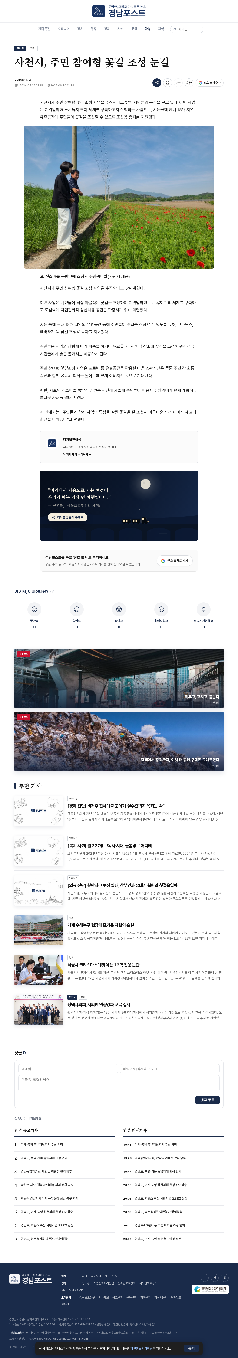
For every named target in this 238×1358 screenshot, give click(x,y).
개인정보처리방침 (103, 1283)
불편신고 (66, 1304)
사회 (121, 29)
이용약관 (84, 1283)
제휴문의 (145, 1297)
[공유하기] (156, 82)
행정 (94, 29)
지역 (161, 29)
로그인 (114, 1276)
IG (214, 1277)
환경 (148, 29)
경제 (107, 29)
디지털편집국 (22, 80)
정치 (80, 29)
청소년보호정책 (127, 1283)
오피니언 (64, 29)
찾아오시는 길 (99, 1276)
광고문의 (117, 1297)
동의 (191, 1348)
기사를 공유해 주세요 (70, 517)
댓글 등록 (208, 1100)
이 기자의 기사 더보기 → (77, 454)
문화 (134, 29)
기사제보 (104, 1297)
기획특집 (44, 29)
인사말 (83, 1276)
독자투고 (176, 1297)
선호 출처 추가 (212, 82)
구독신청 (131, 1297)
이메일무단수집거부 (72, 1290)
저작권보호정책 (148, 1283)
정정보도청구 (87, 1297)
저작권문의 (160, 1297)
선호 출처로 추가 (177, 561)
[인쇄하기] (167, 82)
